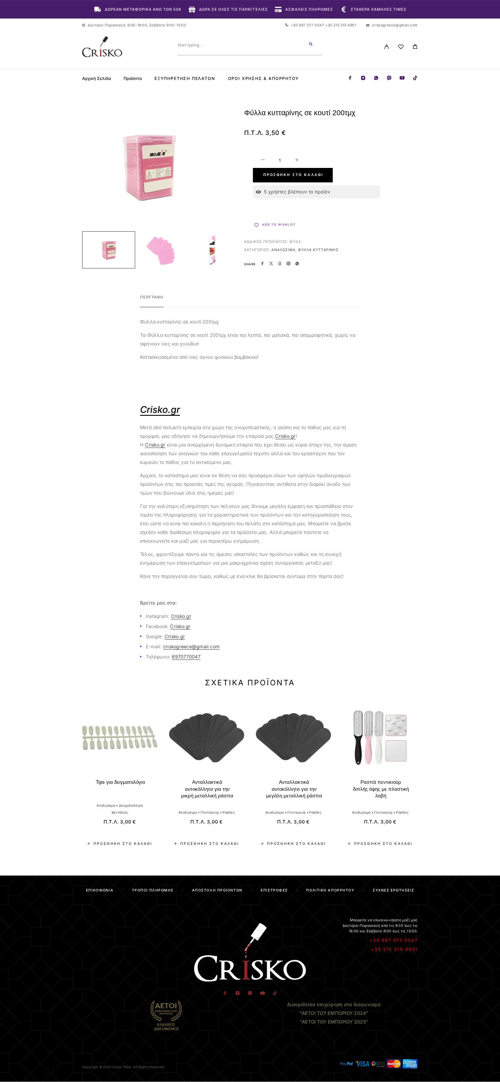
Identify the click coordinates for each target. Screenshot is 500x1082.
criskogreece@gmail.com (395, 25)
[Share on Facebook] (262, 264)
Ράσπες (229, 812)
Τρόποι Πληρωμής (153, 890)
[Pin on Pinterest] (288, 264)
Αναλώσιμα (283, 250)
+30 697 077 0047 (308, 25)
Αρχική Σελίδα (96, 78)
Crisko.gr (285, 436)
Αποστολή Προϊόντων (217, 890)
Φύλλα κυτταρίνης (318, 250)
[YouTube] (402, 78)
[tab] (151, 300)
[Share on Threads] (279, 264)
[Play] (108, 249)
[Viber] (389, 78)
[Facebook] (350, 78)
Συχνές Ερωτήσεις (393, 890)
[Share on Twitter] (271, 264)
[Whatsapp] (376, 78)
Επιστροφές (274, 890)
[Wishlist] (401, 47)
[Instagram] (363, 78)
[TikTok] (415, 78)
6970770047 (186, 657)
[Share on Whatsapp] (297, 264)
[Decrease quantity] (263, 160)
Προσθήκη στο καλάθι (293, 175)
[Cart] (415, 47)
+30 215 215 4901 (340, 25)
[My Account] (387, 47)
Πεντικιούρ (210, 812)
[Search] (310, 45)
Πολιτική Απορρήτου (330, 890)
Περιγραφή (151, 297)
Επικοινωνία (99, 890)
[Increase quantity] (297, 160)
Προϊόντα (133, 78)
